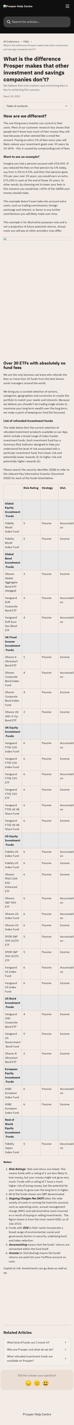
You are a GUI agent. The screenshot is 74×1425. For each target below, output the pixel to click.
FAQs (26, 41)
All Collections (11, 41)
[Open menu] (67, 6)
